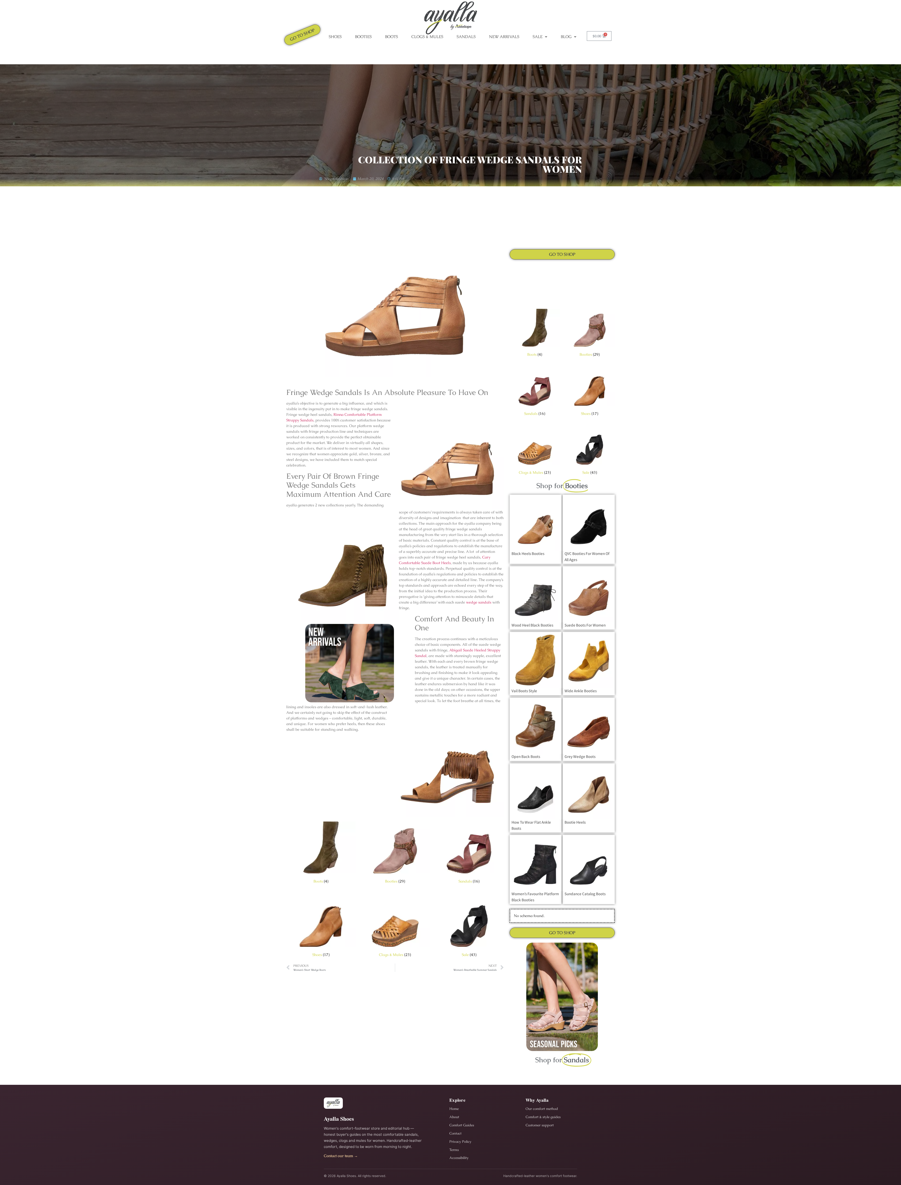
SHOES (335, 36)
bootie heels (575, 822)
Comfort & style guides (543, 1117)
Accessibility (459, 1157)
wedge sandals (478, 602)
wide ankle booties (581, 690)
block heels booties (528, 553)
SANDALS (466, 36)
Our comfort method (542, 1108)
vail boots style (524, 690)
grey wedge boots (580, 756)
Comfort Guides (461, 1125)
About (454, 1117)
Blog (566, 36)
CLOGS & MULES (427, 36)
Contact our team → (341, 1155)
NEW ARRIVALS (504, 36)
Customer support (540, 1125)
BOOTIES (363, 36)
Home (454, 1108)
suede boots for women (585, 625)
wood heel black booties (532, 625)
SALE (537, 36)
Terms (454, 1149)
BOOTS (391, 36)
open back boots (526, 756)
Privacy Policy (460, 1141)
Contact (455, 1133)
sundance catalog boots (585, 893)
